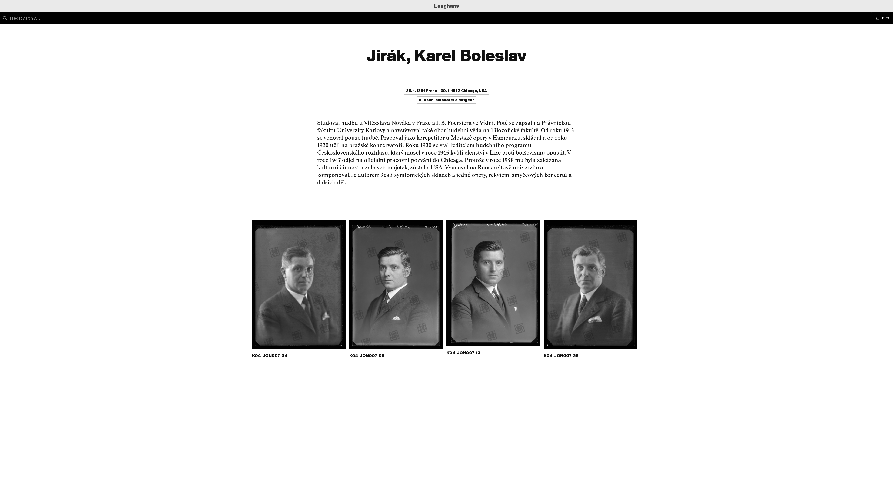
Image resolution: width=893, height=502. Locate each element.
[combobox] (223, 18)
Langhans (446, 5)
